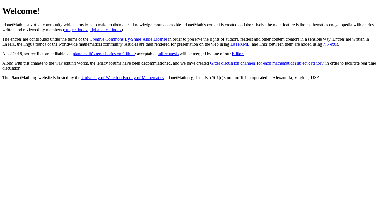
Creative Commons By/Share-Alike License (128, 39)
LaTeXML (240, 44)
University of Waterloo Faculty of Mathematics (122, 77)
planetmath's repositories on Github (104, 53)
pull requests (167, 53)
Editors (238, 53)
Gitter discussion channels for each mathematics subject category (266, 63)
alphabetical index (106, 29)
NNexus (330, 44)
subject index (76, 29)
